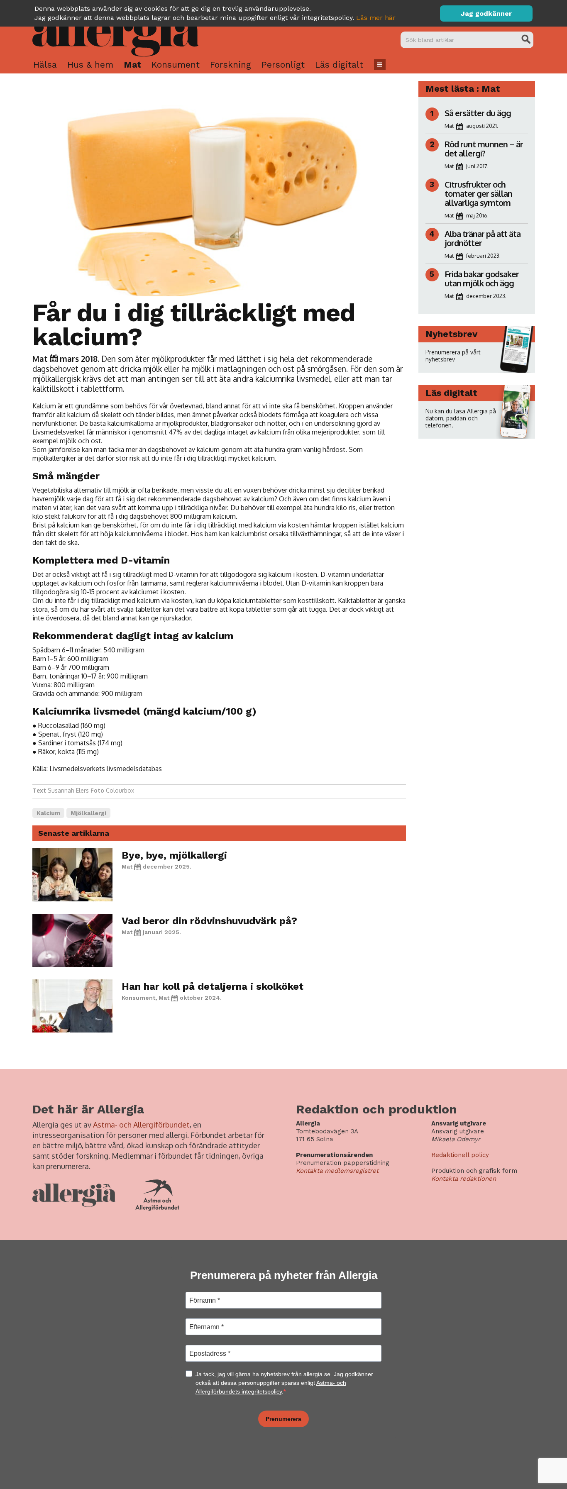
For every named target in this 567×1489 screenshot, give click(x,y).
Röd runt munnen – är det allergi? (484, 149)
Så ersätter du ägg (478, 112)
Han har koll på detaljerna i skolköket (212, 986)
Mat (132, 64)
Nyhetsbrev (451, 334)
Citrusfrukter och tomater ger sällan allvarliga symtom (478, 193)
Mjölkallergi (88, 813)
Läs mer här (376, 18)
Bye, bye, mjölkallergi (174, 855)
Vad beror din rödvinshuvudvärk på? (209, 921)
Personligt (283, 64)
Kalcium (48, 813)
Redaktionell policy (460, 1155)
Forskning (230, 64)
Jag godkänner (486, 13)
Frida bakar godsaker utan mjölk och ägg (482, 278)
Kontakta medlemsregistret (337, 1170)
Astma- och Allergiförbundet (141, 1124)
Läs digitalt (339, 64)
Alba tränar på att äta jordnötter (483, 238)
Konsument (176, 64)
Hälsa (45, 64)
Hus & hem (90, 64)
